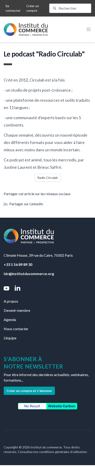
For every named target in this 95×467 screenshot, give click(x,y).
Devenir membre (17, 310)
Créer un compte (32, 8)
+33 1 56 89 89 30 (18, 264)
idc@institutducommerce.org (29, 273)
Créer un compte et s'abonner (29, 391)
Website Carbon (61, 406)
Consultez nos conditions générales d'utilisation (53, 452)
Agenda (10, 319)
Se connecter (13, 8)
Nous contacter (16, 328)
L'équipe (10, 338)
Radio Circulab (47, 178)
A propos (11, 301)
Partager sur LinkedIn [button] (26, 204)
